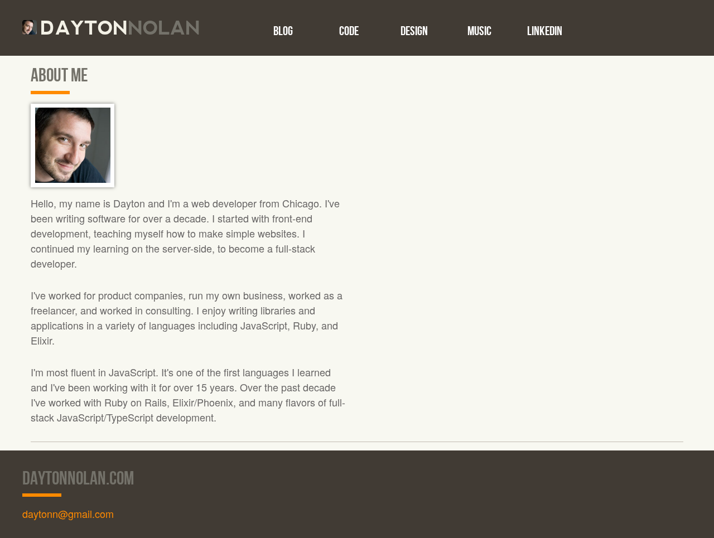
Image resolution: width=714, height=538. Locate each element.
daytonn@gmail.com (68, 513)
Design (414, 30)
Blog (283, 30)
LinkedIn (544, 30)
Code (349, 30)
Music (479, 30)
